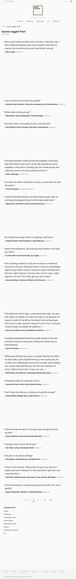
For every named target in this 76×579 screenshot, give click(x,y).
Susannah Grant (12, 384)
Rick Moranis (40, 280)
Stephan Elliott (12, 241)
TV (48, 21)
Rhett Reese (10, 373)
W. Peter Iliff (10, 255)
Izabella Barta (21, 459)
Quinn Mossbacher (22, 116)
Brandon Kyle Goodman (15, 104)
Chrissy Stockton (12, 189)
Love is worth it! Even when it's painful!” (23, 100)
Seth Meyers (10, 459)
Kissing (6, 527)
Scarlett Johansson (37, 204)
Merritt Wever (36, 384)
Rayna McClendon (13, 492)
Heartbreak (7, 514)
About (46, 571)
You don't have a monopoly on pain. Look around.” (28, 123)
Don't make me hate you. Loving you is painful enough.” (30, 392)
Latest (20, 21)
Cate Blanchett (34, 459)
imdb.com (19, 52)
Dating (6, 511)
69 (45, 500)
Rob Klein (9, 477)
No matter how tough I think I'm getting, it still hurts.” (29, 237)
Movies (40, 21)
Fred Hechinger (37, 116)
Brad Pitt (39, 330)
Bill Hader (31, 477)
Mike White (10, 116)
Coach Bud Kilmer (23, 255)
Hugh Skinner (34, 396)
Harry (25, 396)
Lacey (16, 448)
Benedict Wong (36, 492)
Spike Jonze (10, 204)
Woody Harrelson (44, 373)
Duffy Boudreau (20, 477)
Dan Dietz (9, 448)
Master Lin (25, 492)
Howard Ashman (12, 280)
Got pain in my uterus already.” (19, 455)
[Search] (71, 1)
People (30, 21)
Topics (56, 21)
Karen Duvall (25, 384)
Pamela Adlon (52, 104)
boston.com (23, 348)
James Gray (10, 330)
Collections (23, 571)
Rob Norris (33, 127)
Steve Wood (24, 436)
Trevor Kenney (41, 477)
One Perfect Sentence (11, 530)
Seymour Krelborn (27, 280)
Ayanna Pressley (12, 348)
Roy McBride (31, 330)
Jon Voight (35, 255)
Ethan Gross (20, 330)
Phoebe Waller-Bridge (14, 396)
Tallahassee (31, 373)
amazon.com (23, 174)
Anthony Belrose (24, 241)
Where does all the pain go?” (18, 112)
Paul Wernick (21, 373)
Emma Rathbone (12, 436)
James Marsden (36, 436)
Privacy (54, 571)
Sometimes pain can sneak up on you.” (22, 380)
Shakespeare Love (10, 517)
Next (51, 500)
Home (3, 26)
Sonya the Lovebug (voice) (35, 104)
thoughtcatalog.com (27, 189)
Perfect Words (8, 520)
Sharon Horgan (22, 127)
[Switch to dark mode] (65, 1)
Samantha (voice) (22, 204)
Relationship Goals (10, 524)
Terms (61, 571)
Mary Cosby (10, 52)
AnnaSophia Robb (26, 448)
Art (5, 533)
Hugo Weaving (38, 241)
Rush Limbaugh (12, 174)
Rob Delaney (11, 127)
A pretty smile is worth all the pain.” (21, 444)
